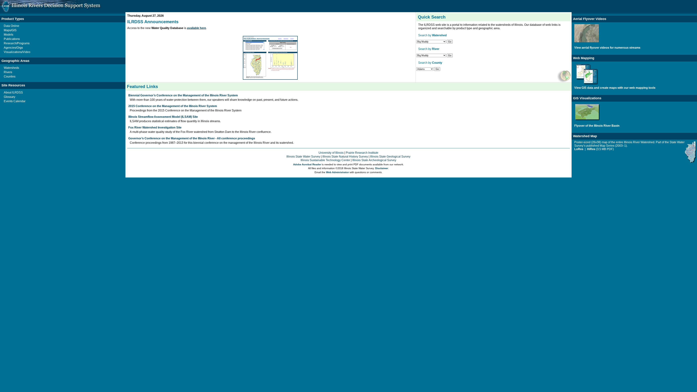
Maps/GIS (10, 30)
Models (8, 34)
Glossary (9, 96)
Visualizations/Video (17, 52)
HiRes (591, 149)
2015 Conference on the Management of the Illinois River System (172, 106)
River (435, 48)
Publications (12, 38)
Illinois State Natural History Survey (345, 156)
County (437, 62)
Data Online (11, 25)
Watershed (439, 35)
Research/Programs (17, 43)
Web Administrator (337, 172)
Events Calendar (14, 101)
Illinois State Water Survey (303, 156)
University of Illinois (331, 152)
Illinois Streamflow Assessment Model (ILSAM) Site (163, 116)
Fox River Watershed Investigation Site (155, 127)
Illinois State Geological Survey (390, 156)
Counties (9, 76)
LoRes (579, 149)
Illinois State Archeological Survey (374, 160)
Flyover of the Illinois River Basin (596, 125)
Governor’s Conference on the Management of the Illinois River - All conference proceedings (191, 138)
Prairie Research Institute (362, 152)
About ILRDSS (13, 92)
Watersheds (11, 67)
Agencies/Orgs (13, 47)
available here (196, 28)
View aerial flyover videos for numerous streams (607, 47)
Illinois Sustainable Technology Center (325, 160)
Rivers (8, 72)
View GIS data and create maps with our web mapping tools (614, 87)
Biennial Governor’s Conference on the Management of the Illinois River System (183, 95)
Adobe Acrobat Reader (307, 164)
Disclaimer (381, 168)
